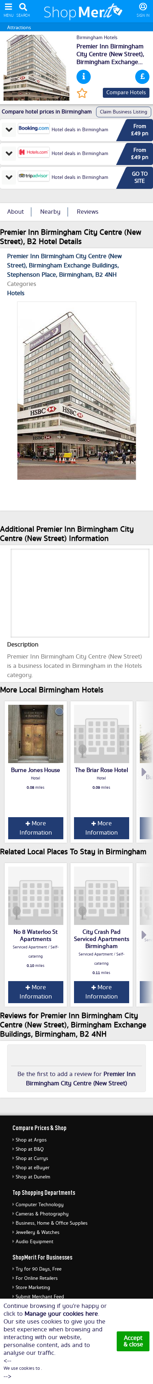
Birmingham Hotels (96, 37)
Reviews (88, 212)
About (15, 212)
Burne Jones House (35, 770)
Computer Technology (40, 1204)
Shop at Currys (32, 1158)
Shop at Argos (31, 1140)
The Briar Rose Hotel (101, 770)
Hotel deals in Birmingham (80, 129)
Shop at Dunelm (33, 1177)
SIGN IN (143, 15)
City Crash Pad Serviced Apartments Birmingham (101, 939)
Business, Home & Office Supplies (52, 1223)
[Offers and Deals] (142, 76)
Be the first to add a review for (76, 1079)
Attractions (19, 27)
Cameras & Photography (42, 1214)
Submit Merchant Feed (40, 1296)
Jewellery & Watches (37, 1232)
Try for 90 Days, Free (39, 1269)
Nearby (50, 212)
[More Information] (83, 76)
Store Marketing (33, 1287)
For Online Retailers (37, 1278)
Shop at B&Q (30, 1149)
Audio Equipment (34, 1241)
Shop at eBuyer (32, 1167)
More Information (36, 828)
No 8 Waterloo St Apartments (36, 935)
